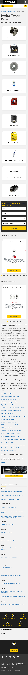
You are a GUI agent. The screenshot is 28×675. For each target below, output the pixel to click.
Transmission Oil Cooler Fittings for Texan (13, 445)
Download (14, 650)
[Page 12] (17, 275)
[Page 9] (13, 275)
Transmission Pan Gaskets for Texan (11, 448)
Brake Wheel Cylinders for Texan (10, 396)
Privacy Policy (3, 663)
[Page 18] (26, 275)
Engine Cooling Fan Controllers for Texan (12, 407)
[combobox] (20, 6)
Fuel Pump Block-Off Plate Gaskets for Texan (13, 416)
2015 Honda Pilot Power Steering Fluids (11, 557)
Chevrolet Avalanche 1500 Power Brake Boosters (13, 495)
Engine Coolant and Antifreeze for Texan (12, 405)
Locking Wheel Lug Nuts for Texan (10, 422)
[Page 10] (14, 275)
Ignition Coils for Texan (7, 419)
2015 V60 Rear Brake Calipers (8, 540)
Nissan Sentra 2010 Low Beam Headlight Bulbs (12, 604)
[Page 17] (24, 275)
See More (14, 262)
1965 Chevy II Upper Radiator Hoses (10, 499)
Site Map (13, 663)
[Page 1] (1, 275)
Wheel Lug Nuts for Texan (8, 451)
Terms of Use (8, 663)
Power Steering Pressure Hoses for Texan (13, 439)
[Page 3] (4, 275)
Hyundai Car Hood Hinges (7, 524)
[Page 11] (16, 275)
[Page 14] (20, 275)
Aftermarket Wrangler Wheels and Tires (11, 575)
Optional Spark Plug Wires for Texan (11, 430)
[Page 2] (3, 275)
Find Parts (14, 228)
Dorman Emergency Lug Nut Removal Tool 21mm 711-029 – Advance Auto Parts (13, 506)
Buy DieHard (14, 476)
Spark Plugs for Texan (7, 442)
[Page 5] (7, 275)
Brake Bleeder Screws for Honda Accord (11, 561)
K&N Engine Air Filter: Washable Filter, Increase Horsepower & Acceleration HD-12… (12, 517)
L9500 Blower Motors (6, 567)
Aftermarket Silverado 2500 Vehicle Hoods (11, 491)
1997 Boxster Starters (6, 532)
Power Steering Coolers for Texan (10, 433)
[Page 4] (11, 321)
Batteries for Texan (6, 393)
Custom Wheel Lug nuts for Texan (10, 399)
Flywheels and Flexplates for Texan (11, 410)
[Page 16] (23, 275)
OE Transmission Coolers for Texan (11, 425)
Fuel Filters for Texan (7, 413)
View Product (14, 270)
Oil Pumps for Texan (6, 428)
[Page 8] (11, 275)
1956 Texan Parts (6, 463)
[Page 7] (10, 275)
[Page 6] (14, 321)
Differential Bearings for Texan (9, 402)
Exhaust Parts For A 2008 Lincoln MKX (10, 583)
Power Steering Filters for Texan (10, 436)
